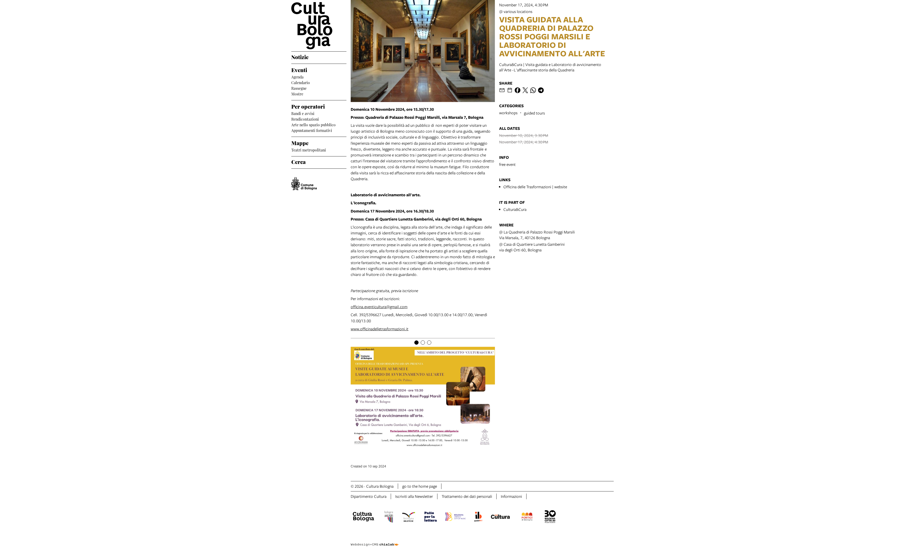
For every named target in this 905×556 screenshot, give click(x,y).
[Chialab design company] (375, 540)
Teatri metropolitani (308, 149)
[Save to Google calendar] (510, 90)
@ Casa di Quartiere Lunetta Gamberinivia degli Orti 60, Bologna (532, 247)
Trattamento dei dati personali (467, 496)
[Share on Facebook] (517, 90)
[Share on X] (525, 90)
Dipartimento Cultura (369, 496)
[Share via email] (502, 90)
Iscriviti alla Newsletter (414, 496)
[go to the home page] (318, 25)
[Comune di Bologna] (304, 183)
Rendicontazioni (305, 118)
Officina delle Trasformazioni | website (535, 186)
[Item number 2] (423, 342)
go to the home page (419, 486)
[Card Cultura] (500, 517)
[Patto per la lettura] (430, 517)
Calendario (300, 82)
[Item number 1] (416, 342)
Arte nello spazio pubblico (313, 124)
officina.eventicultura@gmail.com (379, 306)
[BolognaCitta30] (550, 517)
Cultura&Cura (515, 209)
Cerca (298, 161)
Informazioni (511, 496)
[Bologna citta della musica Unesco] (455, 517)
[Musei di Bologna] (389, 517)
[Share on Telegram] (541, 90)
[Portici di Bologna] (527, 517)
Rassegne (299, 88)
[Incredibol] (478, 517)
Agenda (297, 76)
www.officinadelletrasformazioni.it (379, 328)
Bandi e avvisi (302, 113)
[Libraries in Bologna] (408, 517)
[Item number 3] (429, 342)
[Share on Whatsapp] (533, 90)
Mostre (297, 93)
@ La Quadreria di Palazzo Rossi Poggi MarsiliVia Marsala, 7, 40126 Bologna (537, 234)
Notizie (300, 56)
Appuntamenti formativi (311, 130)
